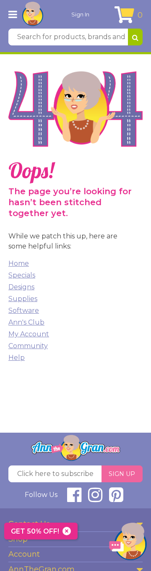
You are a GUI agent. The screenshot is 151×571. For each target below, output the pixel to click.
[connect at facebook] (74, 498)
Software (23, 311)
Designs (21, 287)
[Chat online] (128, 543)
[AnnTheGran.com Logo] (32, 14)
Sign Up (122, 474)
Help (16, 358)
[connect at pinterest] (116, 498)
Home (18, 263)
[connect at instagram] (95, 498)
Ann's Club (26, 322)
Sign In (80, 14)
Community (28, 346)
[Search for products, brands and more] (135, 37)
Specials (21, 275)
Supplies (22, 299)
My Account (28, 334)
